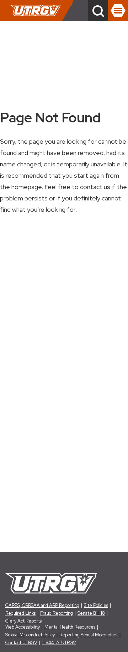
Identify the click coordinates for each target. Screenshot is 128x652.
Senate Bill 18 (91, 613)
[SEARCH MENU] (98, 10)
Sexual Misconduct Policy (30, 635)
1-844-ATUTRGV (59, 643)
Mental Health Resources (69, 627)
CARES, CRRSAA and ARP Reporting (42, 605)
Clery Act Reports (23, 621)
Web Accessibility (22, 627)
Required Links (20, 613)
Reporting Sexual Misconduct (88, 635)
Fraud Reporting (56, 613)
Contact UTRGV (21, 643)
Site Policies (96, 605)
